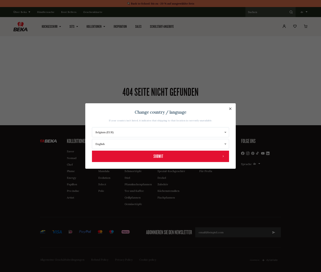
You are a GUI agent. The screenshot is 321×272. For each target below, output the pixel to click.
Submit (158, 156)
